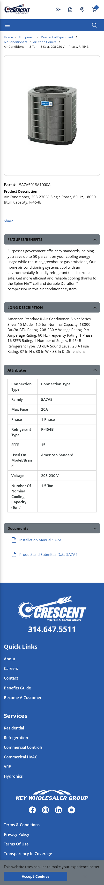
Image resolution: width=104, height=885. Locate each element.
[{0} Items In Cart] (92, 9)
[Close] (85, 876)
